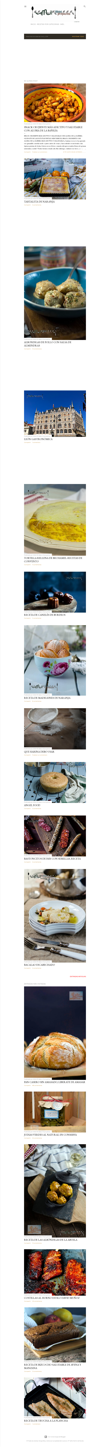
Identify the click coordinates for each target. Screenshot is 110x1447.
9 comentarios (36, 618)
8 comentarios (36, 701)
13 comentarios (37, 349)
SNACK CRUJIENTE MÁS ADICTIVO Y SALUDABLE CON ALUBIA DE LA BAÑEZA (53, 128)
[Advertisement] (55, 60)
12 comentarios (37, 1243)
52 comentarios (37, 1138)
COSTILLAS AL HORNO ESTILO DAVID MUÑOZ (51, 1298)
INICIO (33, 24)
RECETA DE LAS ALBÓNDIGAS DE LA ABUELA (50, 1239)
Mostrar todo (78, 36)
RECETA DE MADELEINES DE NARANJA (47, 697)
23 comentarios (37, 1301)
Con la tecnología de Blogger (57, 1437)
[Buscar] (84, 6)
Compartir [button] (27, 152)
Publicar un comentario (39, 152)
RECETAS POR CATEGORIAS (48, 24)
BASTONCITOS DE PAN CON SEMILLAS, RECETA (52, 858)
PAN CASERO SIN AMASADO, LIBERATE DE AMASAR (54, 1082)
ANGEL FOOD (32, 805)
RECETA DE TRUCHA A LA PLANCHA (46, 1420)
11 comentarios (36, 564)
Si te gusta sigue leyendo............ (74, 152)
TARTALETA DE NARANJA (39, 201)
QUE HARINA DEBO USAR (39, 751)
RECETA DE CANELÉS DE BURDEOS (44, 614)
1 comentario (36, 442)
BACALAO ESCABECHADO (39, 964)
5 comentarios (36, 808)
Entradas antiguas (78, 976)
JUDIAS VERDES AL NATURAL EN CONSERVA (50, 1134)
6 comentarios (36, 205)
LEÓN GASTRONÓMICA (38, 439)
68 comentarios (37, 1085)
